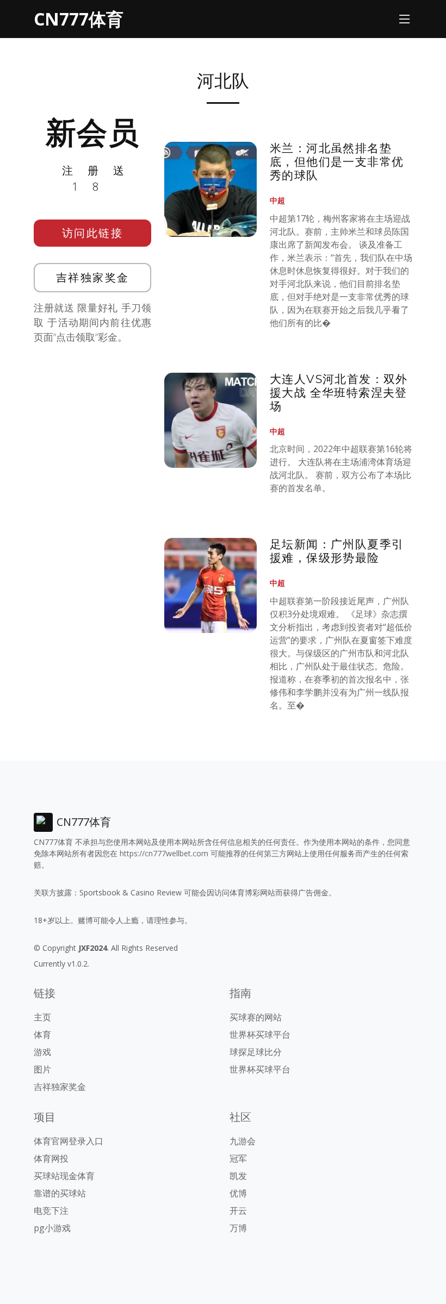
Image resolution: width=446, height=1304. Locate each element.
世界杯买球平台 (260, 1034)
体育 (42, 1034)
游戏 (42, 1052)
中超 (277, 200)
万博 (238, 1228)
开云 (238, 1211)
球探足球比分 (256, 1052)
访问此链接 (92, 232)
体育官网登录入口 (68, 1141)
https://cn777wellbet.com (164, 853)
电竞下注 (51, 1211)
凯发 (238, 1176)
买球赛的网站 (256, 1017)
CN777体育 (78, 18)
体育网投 (51, 1158)
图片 (42, 1069)
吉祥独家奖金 (92, 277)
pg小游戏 (52, 1228)
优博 (238, 1193)
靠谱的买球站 (60, 1193)
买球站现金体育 (64, 1176)
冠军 (238, 1158)
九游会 (243, 1141)
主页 (42, 1017)
